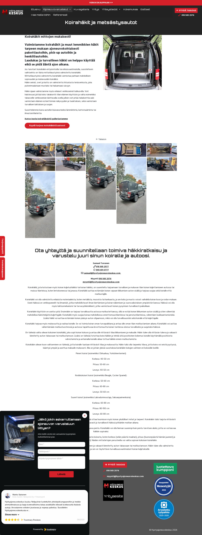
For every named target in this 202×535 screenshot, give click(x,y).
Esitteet (145, 9)
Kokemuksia (130, 9)
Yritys (95, 9)
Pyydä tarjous (116, 465)
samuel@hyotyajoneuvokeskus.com (102, 273)
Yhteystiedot (110, 9)
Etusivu (36, 9)
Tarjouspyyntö (2, 246)
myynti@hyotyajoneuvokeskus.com (101, 282)
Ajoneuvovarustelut (55, 9)
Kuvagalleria (81, 9)
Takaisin (102, 139)
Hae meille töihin (40, 14)
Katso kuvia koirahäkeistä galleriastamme (46, 119)
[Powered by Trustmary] (44, 529)
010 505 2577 (102, 266)
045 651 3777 (102, 270)
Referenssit (60, 14)
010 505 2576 (105, 279)
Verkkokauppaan (2, 269)
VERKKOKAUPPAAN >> (101, 3)
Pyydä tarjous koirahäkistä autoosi (47, 125)
